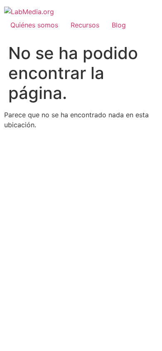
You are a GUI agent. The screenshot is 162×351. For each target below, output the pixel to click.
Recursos (85, 25)
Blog (119, 25)
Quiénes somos (34, 25)
